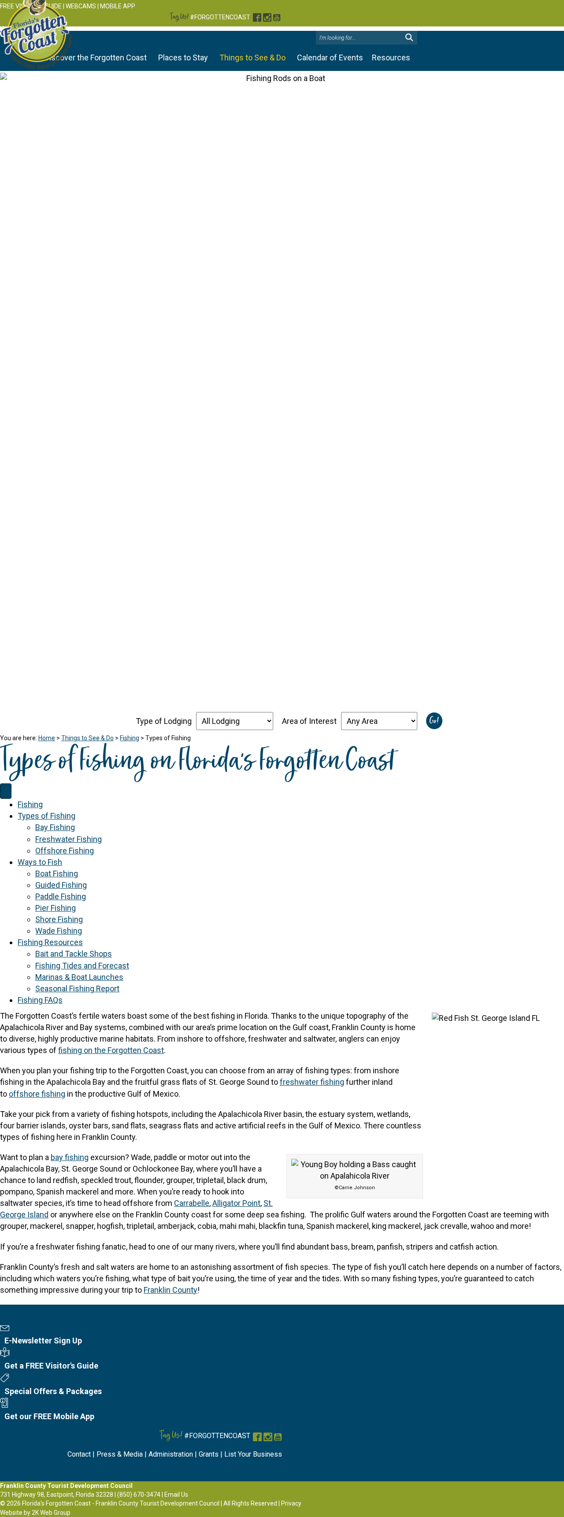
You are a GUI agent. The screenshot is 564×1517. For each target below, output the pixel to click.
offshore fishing (37, 1093)
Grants (209, 1454)
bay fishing (70, 1157)
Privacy (291, 1503)
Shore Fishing (59, 919)
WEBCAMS (81, 6)
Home (46, 738)
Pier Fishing (55, 907)
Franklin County (170, 1289)
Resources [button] (391, 57)
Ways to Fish (40, 862)
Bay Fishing (55, 827)
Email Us (176, 1494)
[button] (409, 37)
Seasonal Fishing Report (77, 988)
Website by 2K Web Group (35, 1512)
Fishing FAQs (40, 1000)
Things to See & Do (252, 57)
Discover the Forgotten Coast (96, 57)
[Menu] (5, 791)
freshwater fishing (312, 1082)
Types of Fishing (46, 815)
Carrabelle (191, 1203)
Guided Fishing (61, 885)
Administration (170, 1454)
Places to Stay (183, 57)
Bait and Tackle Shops (73, 953)
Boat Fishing (56, 873)
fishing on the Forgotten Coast (111, 1050)
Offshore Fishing (64, 850)
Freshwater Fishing (68, 839)
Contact (79, 1454)
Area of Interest (309, 721)
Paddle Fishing (60, 896)
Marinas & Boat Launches (79, 977)
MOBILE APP (117, 6)
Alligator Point (236, 1203)
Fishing (129, 738)
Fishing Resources (50, 942)
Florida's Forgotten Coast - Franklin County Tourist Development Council (120, 1503)
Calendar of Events (330, 57)
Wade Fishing (58, 930)
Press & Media (119, 1454)
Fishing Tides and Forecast (82, 965)
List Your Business (253, 1454)
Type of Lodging (164, 721)
